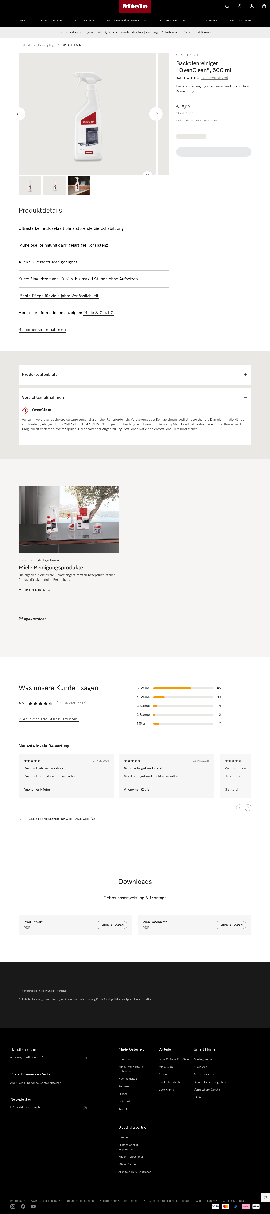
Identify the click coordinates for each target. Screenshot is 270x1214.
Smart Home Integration (210, 1082)
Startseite (25, 45)
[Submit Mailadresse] (85, 1108)
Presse (123, 1093)
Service (212, 20)
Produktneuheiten (170, 1082)
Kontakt (123, 1109)
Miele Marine (127, 1164)
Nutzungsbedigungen (80, 1200)
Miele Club (165, 1066)
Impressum (17, 1200)
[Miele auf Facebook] (23, 1206)
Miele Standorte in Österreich (130, 1069)
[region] (94, 114)
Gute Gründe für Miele (173, 1059)
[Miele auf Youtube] (33, 1206)
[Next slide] (156, 114)
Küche (23, 20)
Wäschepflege (51, 20)
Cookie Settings (233, 1200)
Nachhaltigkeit (127, 1078)
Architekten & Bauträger (134, 1172)
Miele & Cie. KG (98, 313)
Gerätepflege (46, 45)
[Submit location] (85, 1058)
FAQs (197, 1097)
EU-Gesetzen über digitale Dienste (167, 1200)
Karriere (123, 1086)
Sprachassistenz (204, 1074)
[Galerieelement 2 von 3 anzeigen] (54, 186)
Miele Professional (130, 1156)
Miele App (200, 1066)
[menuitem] (25, 20)
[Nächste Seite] (248, 807)
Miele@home (203, 1059)
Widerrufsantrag (206, 1200)
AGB (34, 1200)
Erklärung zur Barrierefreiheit (119, 1200)
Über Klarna (166, 1089)
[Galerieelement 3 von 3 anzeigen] (79, 186)
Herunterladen (111, 925)
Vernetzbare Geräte (207, 1089)
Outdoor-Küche (173, 20)
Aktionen (164, 1074)
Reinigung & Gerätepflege (127, 20)
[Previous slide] (18, 114)
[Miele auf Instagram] (12, 1206)
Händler (123, 1137)
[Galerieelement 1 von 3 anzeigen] (30, 186)
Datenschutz (51, 1200)
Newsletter (20, 1099)
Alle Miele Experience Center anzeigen (35, 1083)
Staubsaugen (84, 20)
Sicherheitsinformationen (42, 330)
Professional (241, 20)
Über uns (124, 1059)
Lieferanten (125, 1101)
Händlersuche (23, 1050)
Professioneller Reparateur (128, 1147)
